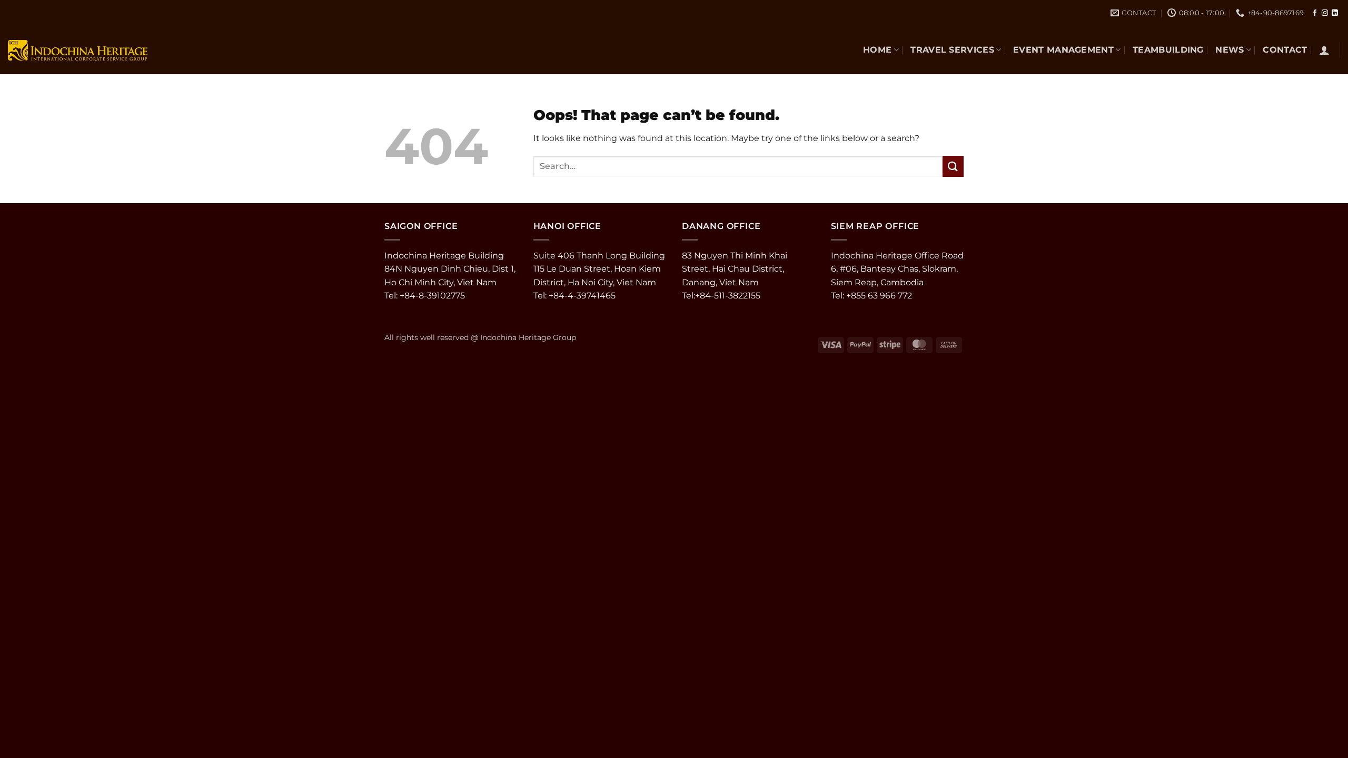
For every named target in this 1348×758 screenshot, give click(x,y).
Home (877, 50)
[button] (1324, 50)
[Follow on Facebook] (1315, 13)
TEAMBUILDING (1168, 50)
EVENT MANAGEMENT (1063, 50)
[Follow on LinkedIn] (1335, 13)
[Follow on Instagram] (1325, 13)
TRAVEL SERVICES (952, 50)
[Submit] (953, 166)
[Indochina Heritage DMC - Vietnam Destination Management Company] (77, 50)
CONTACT (1285, 50)
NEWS (1229, 50)
